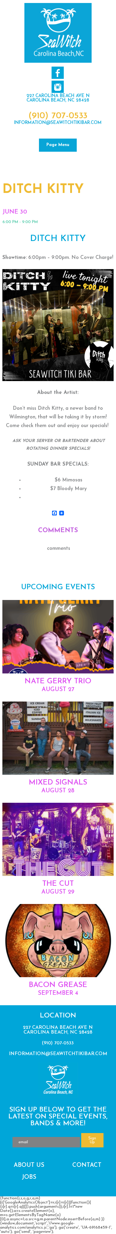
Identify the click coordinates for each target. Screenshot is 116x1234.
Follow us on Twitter (58, 87)
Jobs (29, 1177)
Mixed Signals (58, 782)
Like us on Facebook (58, 73)
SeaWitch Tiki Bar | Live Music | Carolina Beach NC (58, 33)
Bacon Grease (58, 985)
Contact (86, 1165)
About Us (29, 1165)
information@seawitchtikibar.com (58, 123)
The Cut (58, 884)
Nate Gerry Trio (58, 681)
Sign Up (92, 1140)
